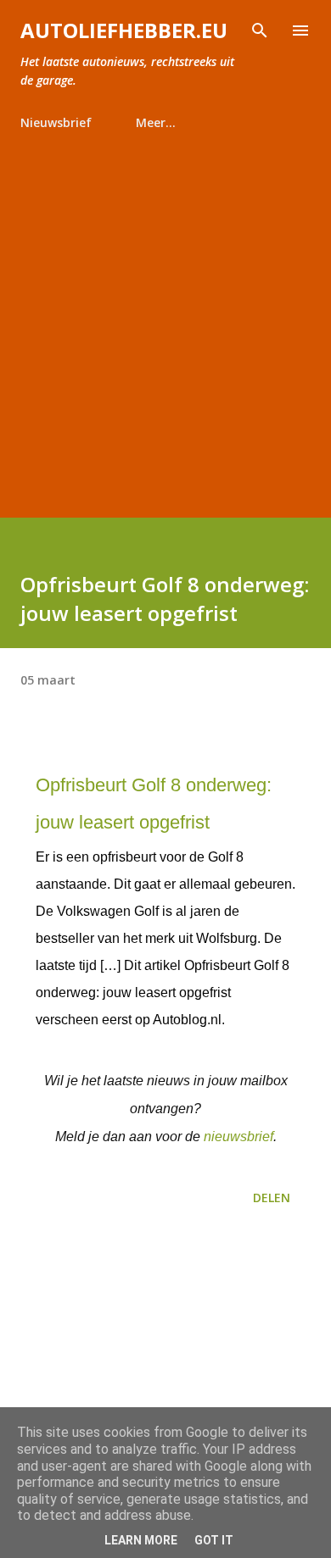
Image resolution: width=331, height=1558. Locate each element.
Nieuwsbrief (56, 122)
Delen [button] (271, 1197)
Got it (213, 1540)
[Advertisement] (165, 317)
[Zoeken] (260, 30)
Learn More (140, 1540)
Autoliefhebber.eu (123, 30)
